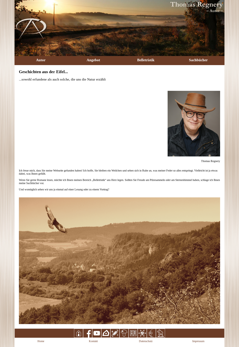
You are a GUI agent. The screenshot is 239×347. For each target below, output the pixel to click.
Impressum (198, 341)
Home (40, 341)
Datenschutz (146, 341)
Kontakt (93, 341)
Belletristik (145, 60)
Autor (40, 60)
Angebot (93, 60)
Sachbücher (198, 60)
